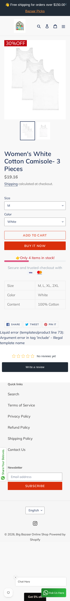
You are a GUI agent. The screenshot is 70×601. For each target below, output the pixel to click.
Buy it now (35, 246)
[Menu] (63, 25)
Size (7, 198)
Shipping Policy (20, 438)
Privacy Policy (19, 416)
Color (8, 214)
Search (13, 394)
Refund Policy (19, 427)
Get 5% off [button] (35, 596)
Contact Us (16, 449)
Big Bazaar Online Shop (32, 534)
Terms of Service (21, 405)
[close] (65, 4)
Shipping (11, 184)
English (34, 510)
